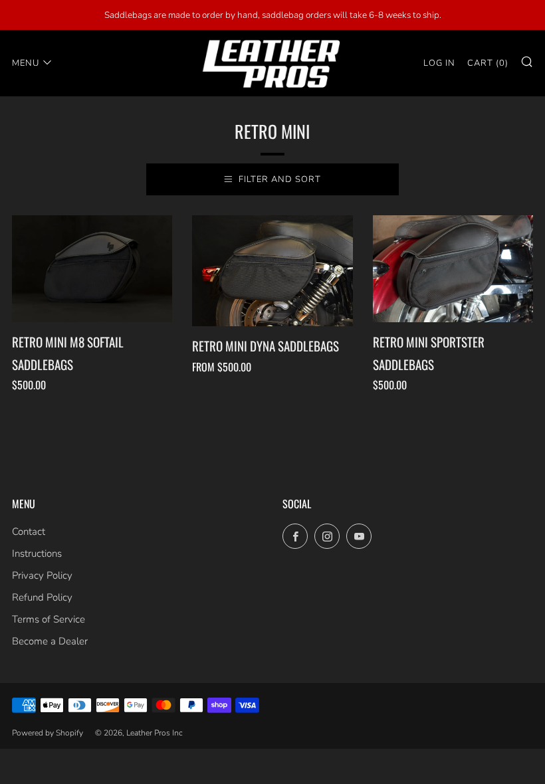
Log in (439, 63)
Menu (25, 63)
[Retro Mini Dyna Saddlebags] (272, 271)
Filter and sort (280, 179)
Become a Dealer (50, 641)
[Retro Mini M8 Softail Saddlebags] (92, 268)
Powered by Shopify (47, 733)
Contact (28, 531)
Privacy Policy (42, 575)
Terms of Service (48, 619)
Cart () (487, 63)
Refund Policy (42, 597)
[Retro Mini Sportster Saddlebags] (453, 268)
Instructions (37, 553)
